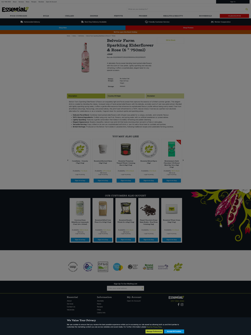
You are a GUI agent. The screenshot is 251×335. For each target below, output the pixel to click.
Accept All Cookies (174, 331)
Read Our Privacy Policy (154, 327)
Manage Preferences (154, 331)
